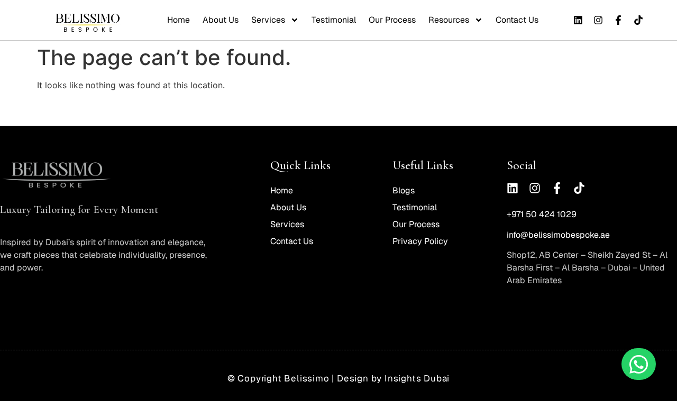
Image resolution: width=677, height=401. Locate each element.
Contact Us (517, 20)
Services (268, 20)
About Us (221, 20)
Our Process (392, 20)
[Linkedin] (578, 20)
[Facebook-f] (618, 20)
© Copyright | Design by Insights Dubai (338, 378)
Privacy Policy (420, 241)
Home (178, 20)
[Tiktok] (638, 20)
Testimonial (334, 20)
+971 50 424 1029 (542, 214)
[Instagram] (598, 20)
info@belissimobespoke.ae (558, 234)
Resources (448, 20)
